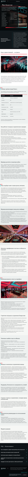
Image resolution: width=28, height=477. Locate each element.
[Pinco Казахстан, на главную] (5, 1)
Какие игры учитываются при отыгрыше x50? (10, 452)
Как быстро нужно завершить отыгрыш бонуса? (10, 455)
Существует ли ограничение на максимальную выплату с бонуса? (12, 458)
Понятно (25, 474)
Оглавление (18, 1)
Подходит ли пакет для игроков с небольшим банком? (12, 461)
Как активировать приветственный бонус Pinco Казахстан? (13, 449)
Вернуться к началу (24, 472)
